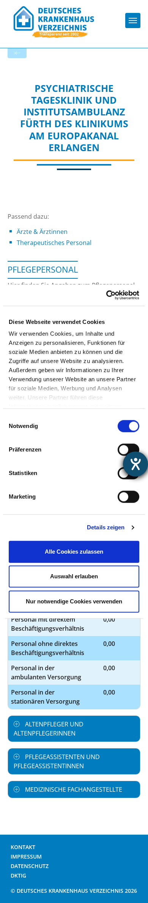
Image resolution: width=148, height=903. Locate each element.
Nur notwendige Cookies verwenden (74, 601)
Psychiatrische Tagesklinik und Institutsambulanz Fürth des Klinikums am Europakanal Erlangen (74, 118)
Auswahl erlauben (74, 576)
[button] (74, 729)
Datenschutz (30, 866)
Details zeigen (105, 527)
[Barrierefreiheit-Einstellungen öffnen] (135, 464)
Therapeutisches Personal (54, 242)
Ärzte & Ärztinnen (42, 231)
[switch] (128, 450)
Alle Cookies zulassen (74, 551)
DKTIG (18, 875)
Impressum (26, 856)
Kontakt (23, 847)
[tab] (74, 729)
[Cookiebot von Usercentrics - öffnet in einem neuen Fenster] (106, 295)
